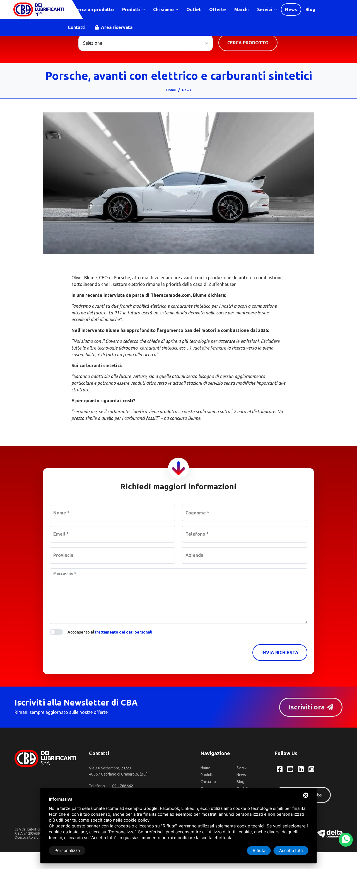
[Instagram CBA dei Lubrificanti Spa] (311, 769)
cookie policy (136, 820)
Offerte (217, 9)
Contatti (77, 27)
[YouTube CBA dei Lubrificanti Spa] (290, 769)
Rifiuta (259, 850)
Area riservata (116, 27)
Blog (310, 9)
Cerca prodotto (248, 42)
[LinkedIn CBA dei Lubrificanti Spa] (300, 769)
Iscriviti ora (307, 707)
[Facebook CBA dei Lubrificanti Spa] (279, 769)
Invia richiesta (279, 652)
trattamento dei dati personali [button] (123, 632)
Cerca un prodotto (93, 9)
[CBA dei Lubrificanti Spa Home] (38, 9)
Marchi (241, 9)
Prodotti (132, 9)
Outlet (193, 9)
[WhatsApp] (346, 840)
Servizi (265, 9)
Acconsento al (109, 632)
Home (171, 90)
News (291, 9)
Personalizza (67, 850)
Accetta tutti (291, 850)
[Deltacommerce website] (329, 833)
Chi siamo (164, 9)
